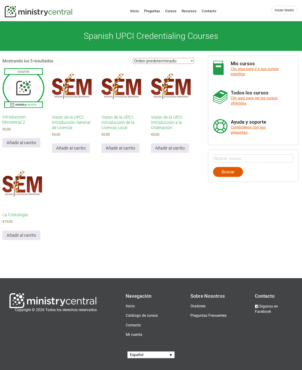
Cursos (170, 11)
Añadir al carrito (21, 142)
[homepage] (52, 307)
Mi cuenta (134, 334)
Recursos (189, 11)
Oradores (198, 306)
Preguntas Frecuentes (208, 315)
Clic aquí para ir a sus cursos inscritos (255, 71)
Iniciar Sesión (284, 10)
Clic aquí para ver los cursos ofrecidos (254, 101)
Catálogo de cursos (142, 315)
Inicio (134, 11)
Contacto (209, 11)
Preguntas (152, 11)
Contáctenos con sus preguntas (248, 130)
